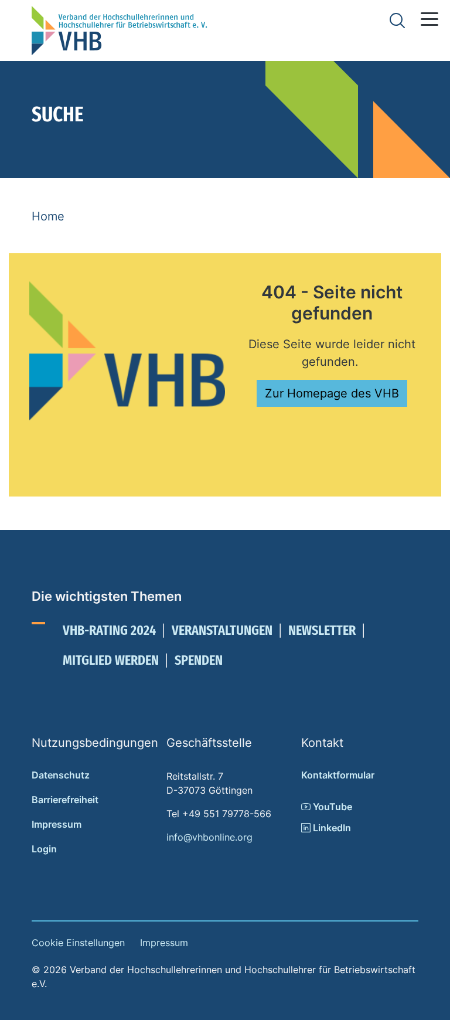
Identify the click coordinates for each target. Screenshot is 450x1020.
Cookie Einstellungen (78, 942)
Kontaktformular (337, 775)
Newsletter (322, 630)
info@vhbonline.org (209, 837)
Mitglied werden (111, 660)
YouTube (331, 806)
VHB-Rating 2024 (109, 630)
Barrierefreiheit (65, 799)
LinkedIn (331, 828)
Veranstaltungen (222, 630)
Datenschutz (61, 775)
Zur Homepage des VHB (332, 393)
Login (44, 849)
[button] (429, 19)
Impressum (56, 824)
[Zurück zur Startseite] (119, 30)
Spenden (199, 660)
